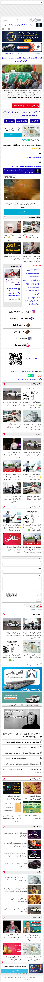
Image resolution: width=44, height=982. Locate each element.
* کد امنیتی (38, 592)
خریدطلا (12, 135)
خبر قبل (10, 121)
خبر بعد (33, 121)
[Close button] (42, 962)
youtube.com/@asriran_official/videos (26, 166)
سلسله (27, 379)
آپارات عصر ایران (20, 345)
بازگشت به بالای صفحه (32, 665)
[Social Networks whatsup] (29, 140)
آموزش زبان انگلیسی (20, 338)
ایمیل (39, 568)
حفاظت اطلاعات (20, 379)
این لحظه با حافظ (19, 325)
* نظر (39, 575)
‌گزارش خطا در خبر (39, 376)
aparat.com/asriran (34, 157)
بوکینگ (33, 609)
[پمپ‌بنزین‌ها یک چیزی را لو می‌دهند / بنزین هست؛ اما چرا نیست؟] (12, 273)
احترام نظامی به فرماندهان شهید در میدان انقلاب (32, 273)
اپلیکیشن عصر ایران (30, 358)
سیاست (37, 53)
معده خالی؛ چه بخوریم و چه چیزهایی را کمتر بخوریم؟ (22, 742)
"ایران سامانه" (18, 980)
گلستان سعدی (19, 331)
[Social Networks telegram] (23, 140)
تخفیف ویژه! (15, 971)
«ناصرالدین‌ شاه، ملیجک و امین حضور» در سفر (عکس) (21, 764)
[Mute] (9, 197)
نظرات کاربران (22, 121)
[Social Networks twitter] (26, 140)
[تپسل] (5, 177)
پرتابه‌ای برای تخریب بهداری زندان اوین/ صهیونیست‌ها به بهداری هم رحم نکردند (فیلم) (31, 287)
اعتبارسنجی (39, 609)
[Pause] (6, 197)
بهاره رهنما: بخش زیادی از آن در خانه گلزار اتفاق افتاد (22, 753)
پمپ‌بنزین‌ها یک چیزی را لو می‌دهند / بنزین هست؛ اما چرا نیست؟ (12, 282)
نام (40, 561)
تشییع (32, 379)
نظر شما (39, 558)
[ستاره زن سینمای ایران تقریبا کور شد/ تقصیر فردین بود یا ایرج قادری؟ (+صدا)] (22, 719)
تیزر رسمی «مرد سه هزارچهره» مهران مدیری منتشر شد (22, 759)
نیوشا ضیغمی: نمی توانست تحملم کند (26, 748)
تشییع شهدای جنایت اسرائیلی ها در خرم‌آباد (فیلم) (31, 301)
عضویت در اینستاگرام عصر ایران (20, 311)
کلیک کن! (22, 212)
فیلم (41, 53)
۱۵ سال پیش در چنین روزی (20, 318)
